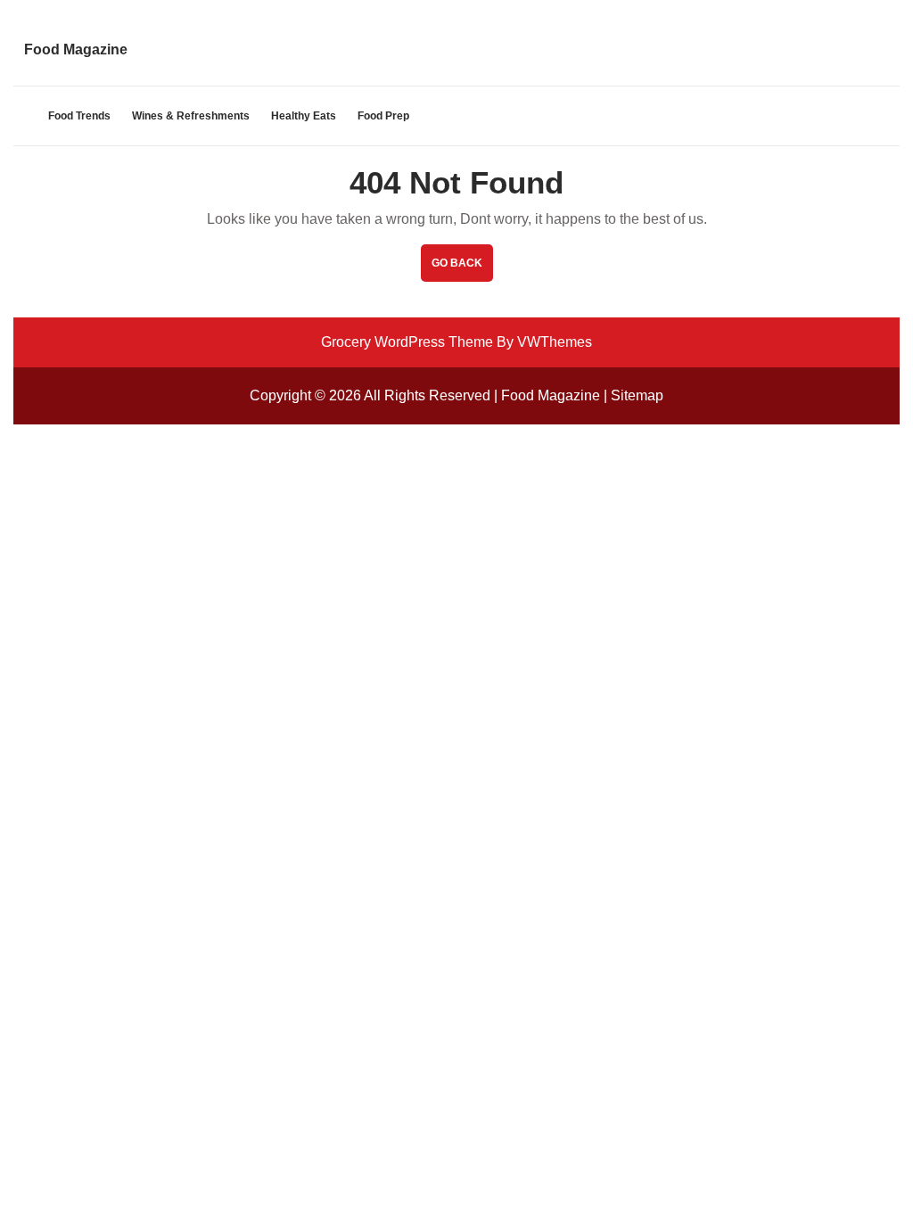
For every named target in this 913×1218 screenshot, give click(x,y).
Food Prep (383, 116)
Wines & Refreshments (191, 116)
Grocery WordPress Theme (407, 342)
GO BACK (462, 269)
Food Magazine (75, 49)
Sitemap (637, 395)
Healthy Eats (303, 116)
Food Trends (79, 116)
